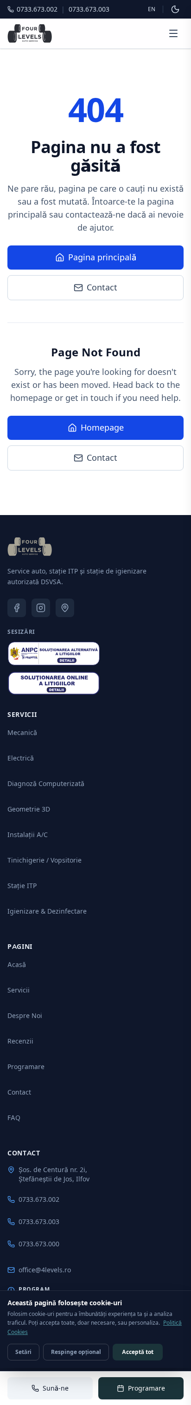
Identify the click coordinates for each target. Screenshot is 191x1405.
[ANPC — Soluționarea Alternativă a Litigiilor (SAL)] (53, 653)
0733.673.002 (39, 1199)
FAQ (13, 1117)
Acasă (16, 964)
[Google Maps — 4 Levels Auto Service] (65, 608)
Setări (23, 1351)
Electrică (20, 758)
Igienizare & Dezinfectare (47, 911)
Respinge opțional (76, 1351)
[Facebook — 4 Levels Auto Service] (16, 608)
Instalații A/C (27, 834)
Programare (26, 1066)
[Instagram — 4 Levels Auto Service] (41, 608)
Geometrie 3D (28, 809)
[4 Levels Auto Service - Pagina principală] (29, 33)
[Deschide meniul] (173, 33)
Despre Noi (24, 1015)
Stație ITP (22, 885)
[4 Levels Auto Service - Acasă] (29, 546)
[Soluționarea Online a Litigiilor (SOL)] (53, 683)
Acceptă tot (137, 1351)
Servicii (18, 990)
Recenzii (20, 1041)
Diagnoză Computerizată (45, 783)
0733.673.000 (39, 1244)
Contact (102, 287)
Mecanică (22, 732)
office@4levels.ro (45, 1270)
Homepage (102, 427)
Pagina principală (102, 257)
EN (151, 9)
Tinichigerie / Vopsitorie (44, 860)
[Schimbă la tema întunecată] (175, 9)
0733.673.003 (39, 1221)
